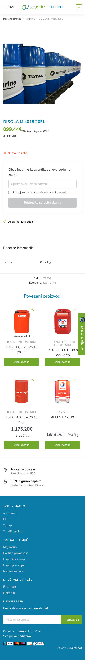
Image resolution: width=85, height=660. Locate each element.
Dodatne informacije (18, 248)
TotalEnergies (12, 531)
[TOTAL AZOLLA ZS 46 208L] (21, 392)
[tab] (42, 248)
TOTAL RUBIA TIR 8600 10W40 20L (63, 352)
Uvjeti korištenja (14, 559)
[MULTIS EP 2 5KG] (62, 392)
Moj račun (10, 547)
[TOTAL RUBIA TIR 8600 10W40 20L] (62, 322)
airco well (9, 513)
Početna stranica (12, 19)
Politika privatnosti (15, 553)
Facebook (9, 587)
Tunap (7, 525)
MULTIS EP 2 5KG (62, 417)
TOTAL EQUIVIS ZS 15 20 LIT (21, 349)
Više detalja (22, 362)
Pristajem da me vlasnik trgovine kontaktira (39, 192)
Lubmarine (49, 283)
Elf (5, 519)
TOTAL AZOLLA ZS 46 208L (21, 419)
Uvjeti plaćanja (13, 565)
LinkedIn (9, 593)
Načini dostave (13, 571)
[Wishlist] (33, 310)
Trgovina (30, 19)
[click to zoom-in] (42, 73)
